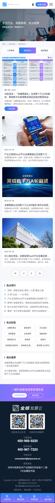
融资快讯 (22, 44)
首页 (4, 44)
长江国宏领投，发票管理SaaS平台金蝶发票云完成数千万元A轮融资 (27, 372)
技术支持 (37, 489)
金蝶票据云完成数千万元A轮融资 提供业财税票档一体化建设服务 (26, 364)
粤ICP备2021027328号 (27, 483)
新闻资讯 (12, 44)
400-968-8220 (27, 441)
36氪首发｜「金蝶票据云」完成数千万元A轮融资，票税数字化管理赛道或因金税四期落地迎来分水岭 (27, 95)
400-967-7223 (27, 449)
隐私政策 (27, 489)
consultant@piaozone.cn (27, 458)
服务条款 (17, 489)
